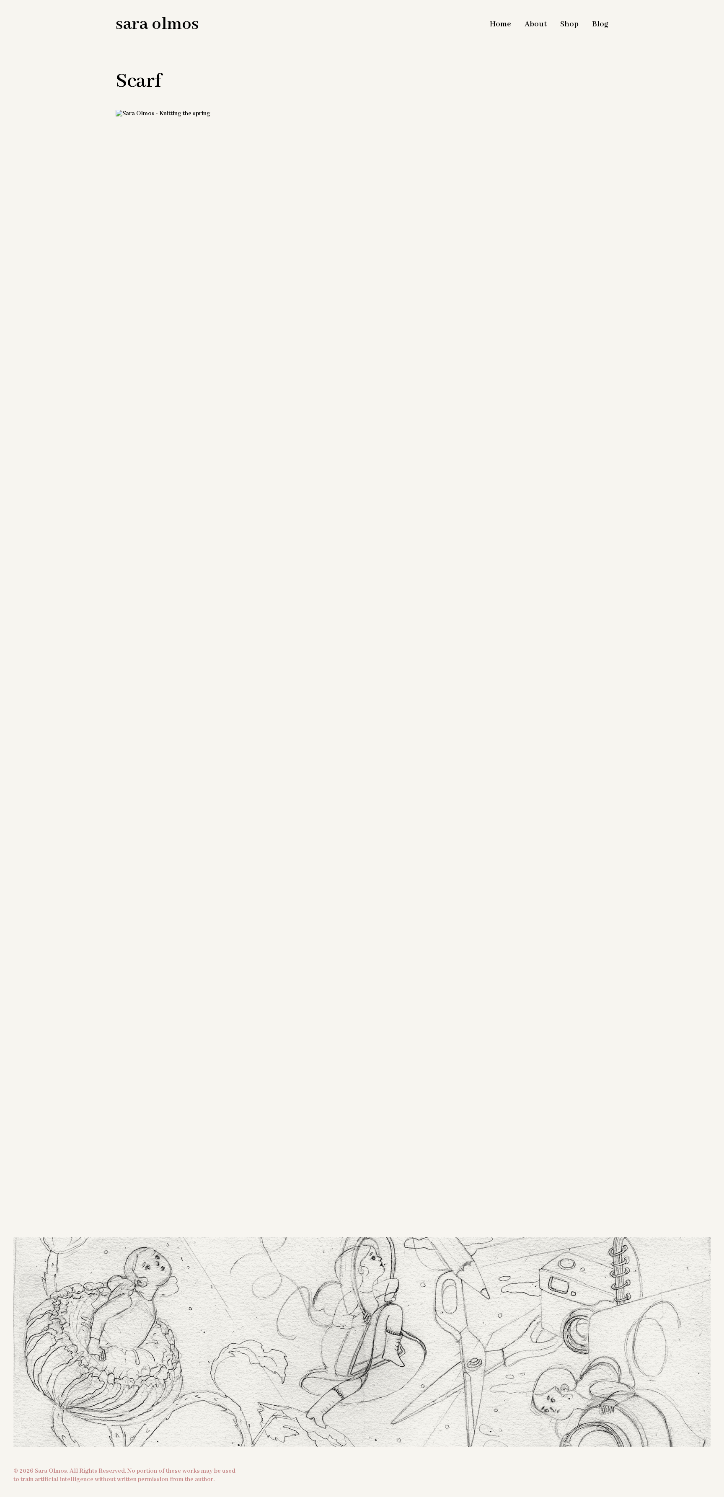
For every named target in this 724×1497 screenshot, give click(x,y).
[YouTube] (362, 1220)
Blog (600, 24)
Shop (569, 24)
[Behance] (385, 1220)
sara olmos (157, 24)
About (536, 24)
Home (500, 24)
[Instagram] (339, 1220)
